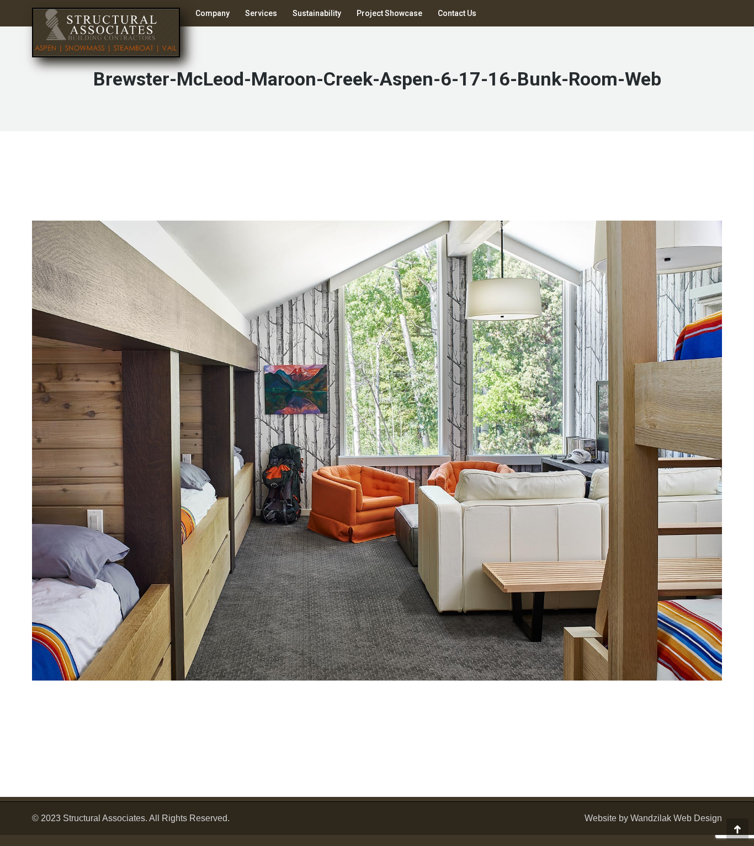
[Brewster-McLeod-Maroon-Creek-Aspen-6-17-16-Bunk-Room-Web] (377, 451)
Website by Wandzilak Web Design (653, 818)
